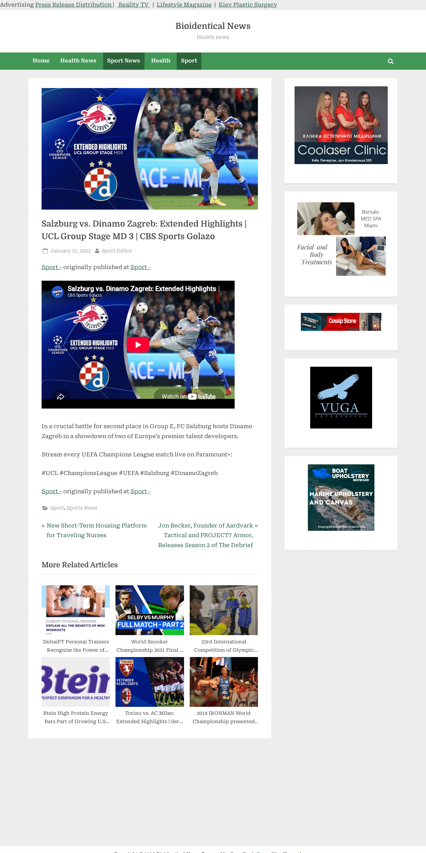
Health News (78, 60)
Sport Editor (117, 251)
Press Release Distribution (74, 4)
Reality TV (133, 4)
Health (160, 60)
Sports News (82, 508)
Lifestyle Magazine (184, 4)
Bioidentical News (213, 26)
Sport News (123, 60)
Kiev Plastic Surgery (248, 4)
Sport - (52, 267)
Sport (189, 60)
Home (41, 60)
